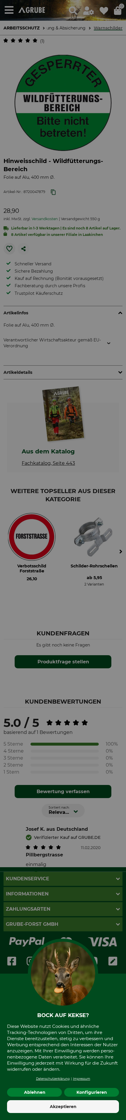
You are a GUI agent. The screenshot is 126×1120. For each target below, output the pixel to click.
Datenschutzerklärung (53, 1079)
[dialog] (63, 560)
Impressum (81, 1079)
